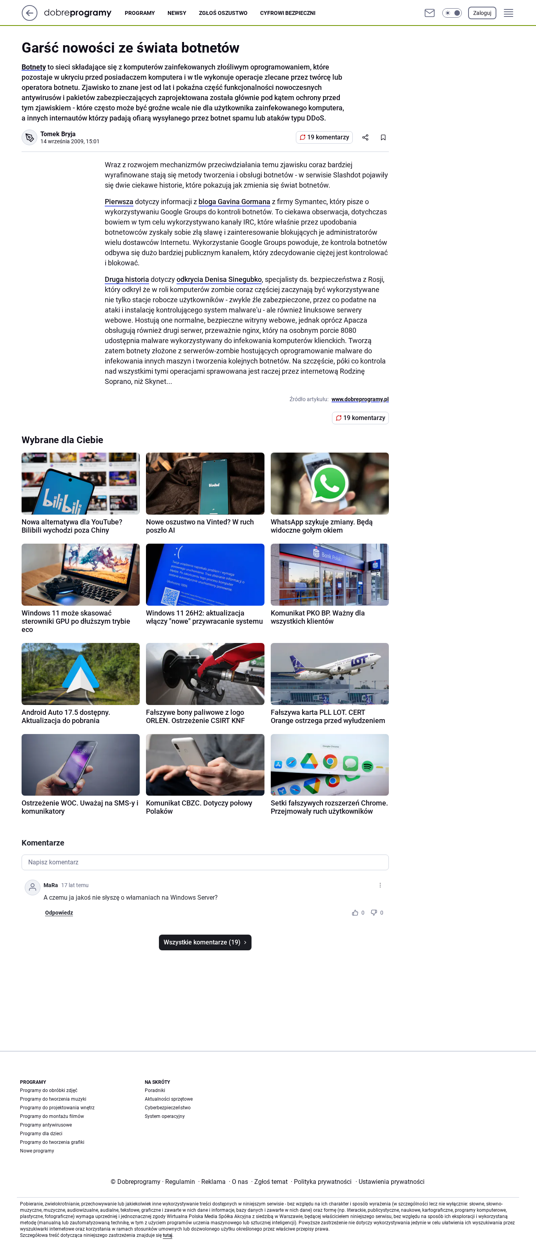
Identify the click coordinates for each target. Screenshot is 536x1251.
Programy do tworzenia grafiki (52, 1142)
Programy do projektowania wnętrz (57, 1107)
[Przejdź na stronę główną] (30, 18)
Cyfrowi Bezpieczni (287, 13)
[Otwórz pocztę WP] (429, 13)
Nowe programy (37, 1151)
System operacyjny (165, 1116)
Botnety (34, 67)
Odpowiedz (59, 912)
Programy (140, 13)
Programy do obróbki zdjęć (48, 1090)
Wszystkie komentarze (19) (202, 942)
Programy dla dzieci (41, 1133)
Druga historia (127, 279)
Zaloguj (482, 13)
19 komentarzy (328, 137)
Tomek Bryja (58, 134)
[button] (452, 13)
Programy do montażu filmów (52, 1116)
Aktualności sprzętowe (169, 1099)
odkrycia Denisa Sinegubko (219, 279)
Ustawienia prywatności (390, 1181)
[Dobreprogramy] (84, 13)
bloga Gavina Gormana (234, 201)
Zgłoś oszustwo (223, 13)
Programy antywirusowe (46, 1125)
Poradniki (155, 1090)
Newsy (177, 13)
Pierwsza (119, 201)
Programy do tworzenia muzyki (53, 1099)
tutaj (167, 1235)
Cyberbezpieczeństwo (168, 1107)
